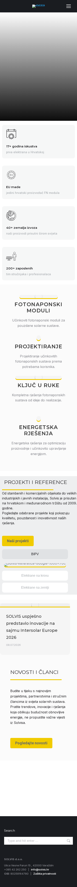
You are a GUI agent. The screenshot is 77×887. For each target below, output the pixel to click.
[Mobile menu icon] (68, 6)
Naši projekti (18, 541)
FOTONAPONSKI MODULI (38, 307)
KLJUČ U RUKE (39, 385)
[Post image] (35, 605)
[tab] (35, 554)
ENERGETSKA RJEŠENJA (38, 430)
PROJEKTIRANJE (38, 346)
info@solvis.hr (40, 869)
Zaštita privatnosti (44, 873)
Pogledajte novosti (31, 743)
